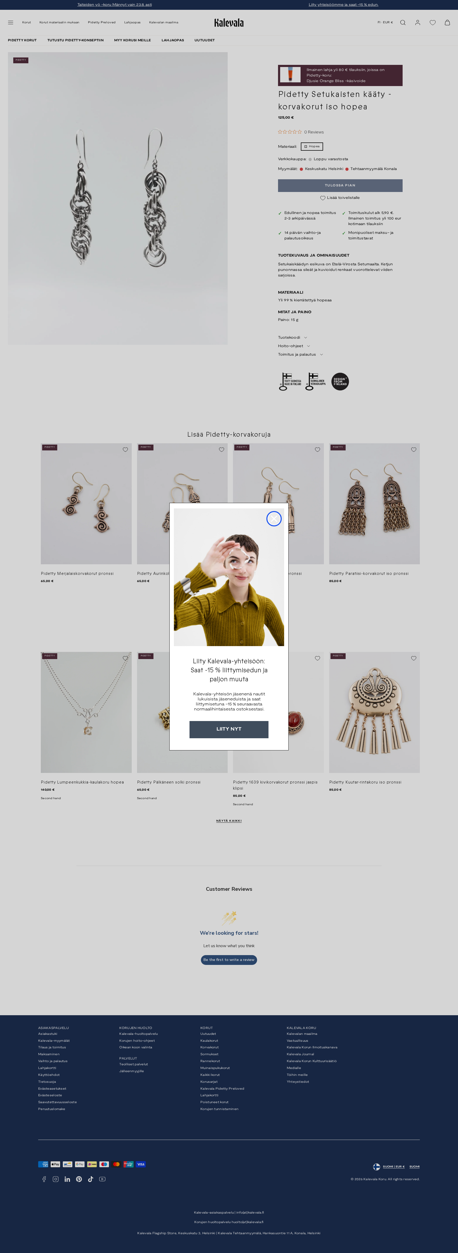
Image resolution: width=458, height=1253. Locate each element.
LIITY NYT (229, 729)
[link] (229, 577)
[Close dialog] (274, 518)
